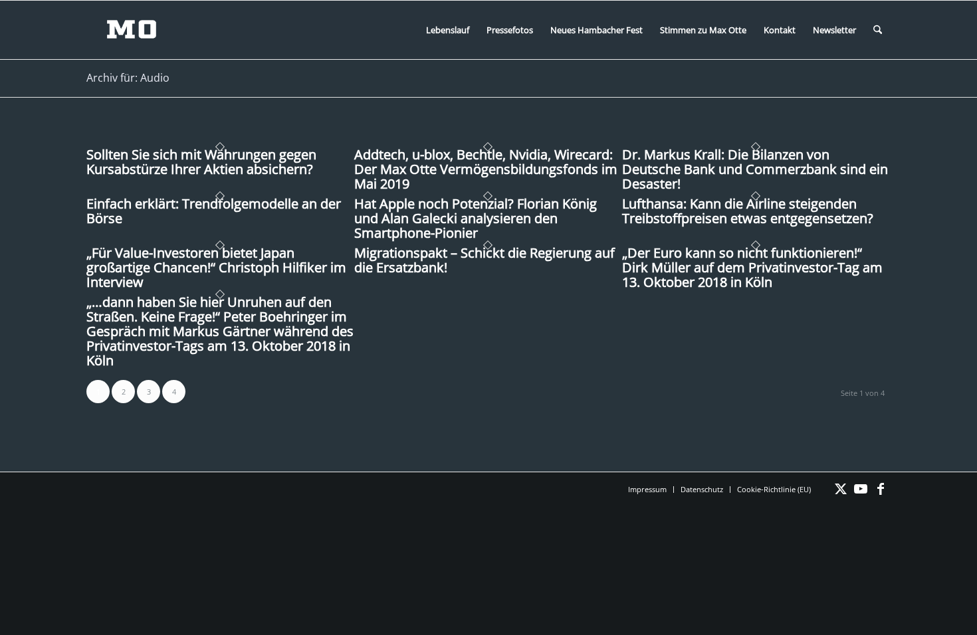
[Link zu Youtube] (861, 489)
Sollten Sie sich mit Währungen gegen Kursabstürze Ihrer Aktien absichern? (201, 161)
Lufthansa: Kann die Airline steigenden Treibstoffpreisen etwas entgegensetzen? (747, 211)
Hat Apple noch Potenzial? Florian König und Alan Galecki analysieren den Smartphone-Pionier (475, 218)
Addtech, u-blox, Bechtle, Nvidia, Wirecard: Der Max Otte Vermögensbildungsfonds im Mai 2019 (485, 169)
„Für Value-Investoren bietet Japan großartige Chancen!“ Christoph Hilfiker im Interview (216, 267)
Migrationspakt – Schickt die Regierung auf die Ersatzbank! (484, 260)
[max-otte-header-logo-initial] (141, 30)
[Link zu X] (841, 489)
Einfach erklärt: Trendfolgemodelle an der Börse (213, 211)
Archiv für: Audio (127, 77)
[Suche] (878, 30)
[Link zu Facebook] (881, 489)
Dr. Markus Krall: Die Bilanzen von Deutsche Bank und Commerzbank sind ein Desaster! (755, 169)
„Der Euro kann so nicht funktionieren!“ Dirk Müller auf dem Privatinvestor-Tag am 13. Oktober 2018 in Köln (752, 267)
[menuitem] (447, 30)
